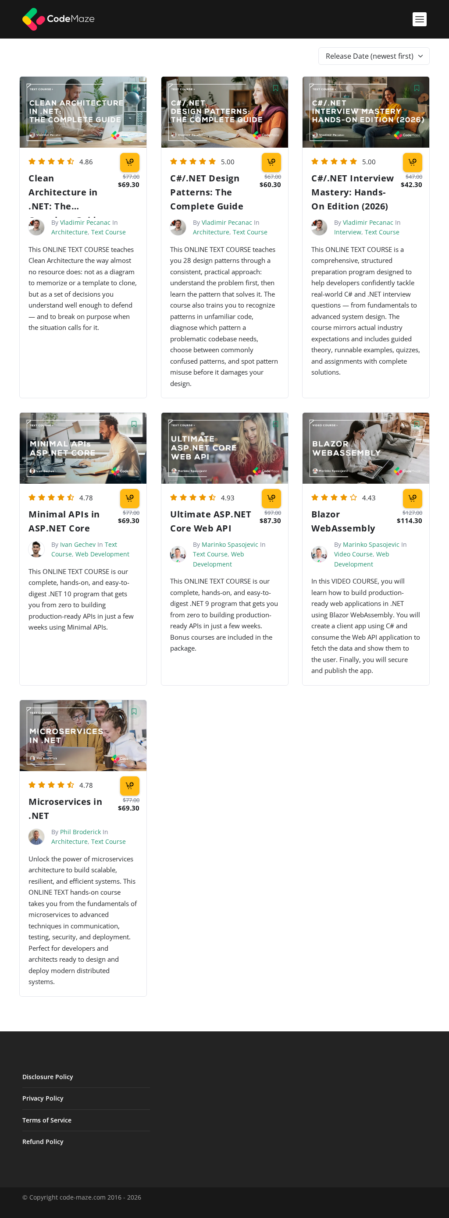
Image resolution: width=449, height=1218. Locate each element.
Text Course (108, 232)
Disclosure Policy (47, 1077)
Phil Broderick (80, 831)
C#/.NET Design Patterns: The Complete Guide (206, 192)
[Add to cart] (129, 162)
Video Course (353, 554)
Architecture (69, 232)
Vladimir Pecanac (85, 222)
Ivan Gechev (78, 544)
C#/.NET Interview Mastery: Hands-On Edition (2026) (352, 192)
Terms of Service (46, 1120)
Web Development (102, 554)
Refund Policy (43, 1141)
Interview (347, 232)
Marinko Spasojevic (230, 544)
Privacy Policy (43, 1098)
